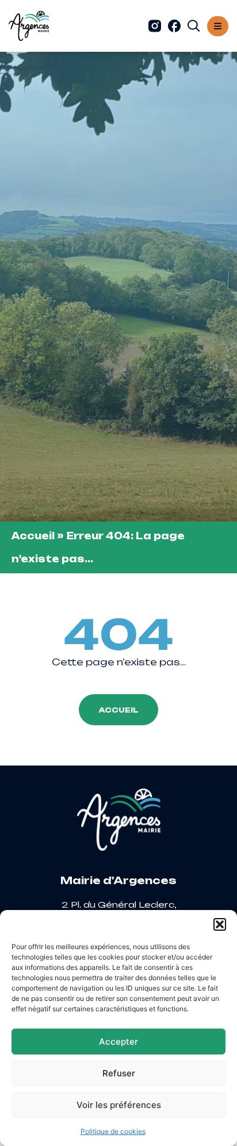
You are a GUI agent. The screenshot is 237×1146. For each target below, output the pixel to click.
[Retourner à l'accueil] (29, 26)
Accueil (33, 536)
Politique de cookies (113, 1131)
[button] (219, 924)
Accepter (118, 1041)
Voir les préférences (119, 1104)
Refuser (118, 1073)
